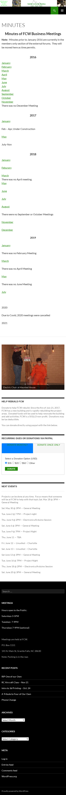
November (7, 101)
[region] (33, 367)
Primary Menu (62, 10)
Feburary (7, 167)
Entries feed (7, 764)
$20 (17, 463)
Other (32, 463)
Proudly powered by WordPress (15, 791)
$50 (24, 463)
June (4, 82)
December (7, 229)
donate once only (48, 445)
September (8, 93)
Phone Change (9, 699)
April (4, 74)
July (4, 86)
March (5, 70)
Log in (5, 758)
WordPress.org (9, 776)
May (4, 78)
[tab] (17, 448)
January (6, 62)
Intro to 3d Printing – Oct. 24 (16, 688)
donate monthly (17, 445)
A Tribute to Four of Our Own (16, 694)
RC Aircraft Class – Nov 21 (15, 682)
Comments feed (9, 770)
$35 (10, 463)
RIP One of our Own (12, 676)
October (6, 97)
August (6, 90)
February (7, 66)
